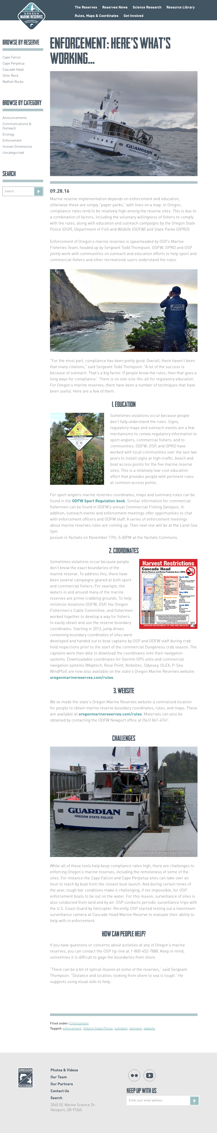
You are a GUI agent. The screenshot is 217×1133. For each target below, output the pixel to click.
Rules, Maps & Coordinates (97, 16)
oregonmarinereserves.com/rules (81, 678)
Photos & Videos (64, 1070)
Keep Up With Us (141, 1091)
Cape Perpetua (13, 63)
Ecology (8, 134)
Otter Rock (10, 76)
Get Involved (133, 16)
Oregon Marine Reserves (31, 16)
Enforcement (79, 1023)
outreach (120, 1028)
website (149, 1028)
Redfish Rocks (13, 82)
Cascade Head (13, 69)
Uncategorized (13, 153)
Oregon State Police (98, 1028)
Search (56, 1098)
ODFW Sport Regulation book (98, 501)
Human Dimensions (17, 147)
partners (135, 1028)
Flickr (134, 1075)
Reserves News (115, 7)
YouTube (149, 1075)
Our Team (59, 1077)
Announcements (15, 118)
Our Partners (62, 1084)
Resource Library (180, 7)
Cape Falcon (12, 57)
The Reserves (86, 7)
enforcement (72, 1028)
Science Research (147, 7)
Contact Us (60, 1091)
